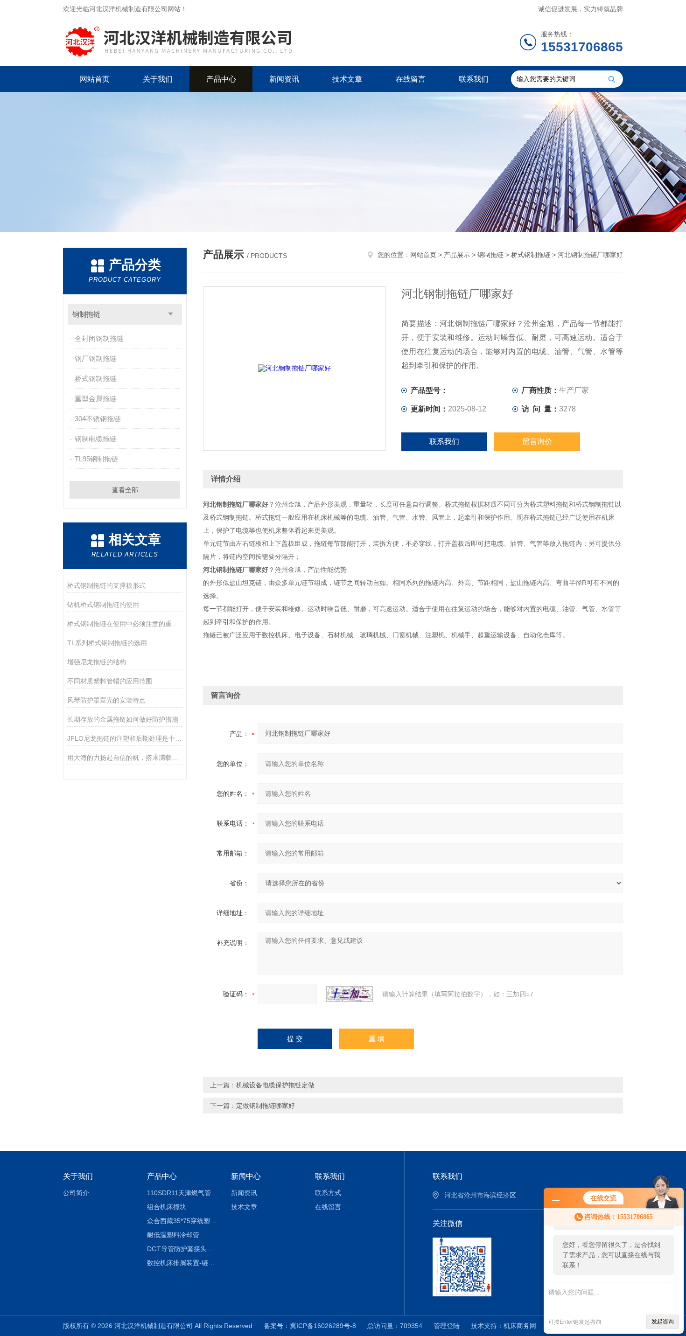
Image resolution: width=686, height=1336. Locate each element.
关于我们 (158, 79)
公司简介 (76, 1193)
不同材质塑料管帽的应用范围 (109, 681)
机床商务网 (520, 1325)
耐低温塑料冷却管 (173, 1235)
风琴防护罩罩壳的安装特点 (106, 700)
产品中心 (221, 79)
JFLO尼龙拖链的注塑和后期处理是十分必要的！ (124, 738)
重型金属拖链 (96, 399)
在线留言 (411, 79)
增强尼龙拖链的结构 (96, 662)
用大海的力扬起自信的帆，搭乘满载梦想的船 (124, 757)
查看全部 (125, 490)
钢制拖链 (86, 314)
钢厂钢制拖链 (96, 358)
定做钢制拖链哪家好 (265, 1105)
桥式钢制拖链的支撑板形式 (106, 585)
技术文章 (347, 79)
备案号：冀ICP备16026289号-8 (310, 1325)
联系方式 (328, 1193)
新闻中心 (246, 1176)
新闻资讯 (284, 79)
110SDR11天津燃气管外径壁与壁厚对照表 (182, 1193)
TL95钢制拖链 (96, 459)
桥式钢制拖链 (96, 379)
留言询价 (537, 441)
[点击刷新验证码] (349, 994)
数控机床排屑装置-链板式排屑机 (182, 1262)
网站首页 (95, 79)
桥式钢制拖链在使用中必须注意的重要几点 (124, 623)
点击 (170, 314)
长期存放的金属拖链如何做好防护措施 (122, 719)
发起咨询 (662, 1321)
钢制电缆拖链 (96, 439)
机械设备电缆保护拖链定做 (275, 1085)
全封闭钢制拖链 (99, 338)
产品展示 (457, 254)
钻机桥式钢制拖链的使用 (103, 604)
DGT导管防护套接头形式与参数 (182, 1248)
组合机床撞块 (166, 1207)
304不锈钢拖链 (98, 419)
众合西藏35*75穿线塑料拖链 (182, 1221)
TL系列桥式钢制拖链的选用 (107, 643)
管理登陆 (447, 1325)
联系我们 (474, 79)
